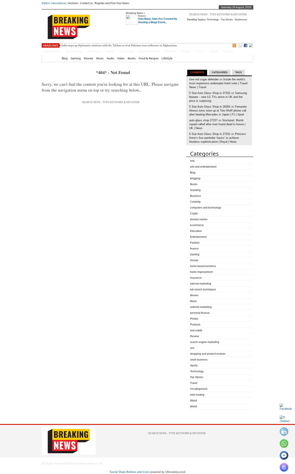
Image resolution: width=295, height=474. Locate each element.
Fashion (170, 51)
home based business (203, 266)
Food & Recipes (149, 58)
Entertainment (149, 51)
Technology (213, 19)
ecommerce (197, 225)
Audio (110, 58)
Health (185, 51)
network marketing (201, 307)
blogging (195, 178)
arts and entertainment (203, 166)
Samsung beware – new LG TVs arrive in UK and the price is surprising (218, 96)
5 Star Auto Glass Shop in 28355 (209, 106)
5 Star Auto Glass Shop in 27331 (209, 134)
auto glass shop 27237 (203, 120)
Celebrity (195, 201)
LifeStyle (167, 58)
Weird (193, 400)
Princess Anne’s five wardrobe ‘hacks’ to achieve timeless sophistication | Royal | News (217, 137)
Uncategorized (198, 388)
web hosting (197, 394)
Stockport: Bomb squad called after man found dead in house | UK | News (217, 124)
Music (100, 58)
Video (121, 58)
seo (192, 347)
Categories (219, 72)
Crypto (228, 51)
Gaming (76, 58)
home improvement (201, 271)
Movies (88, 58)
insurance (196, 277)
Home (55, 58)
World (110, 51)
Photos (194, 318)
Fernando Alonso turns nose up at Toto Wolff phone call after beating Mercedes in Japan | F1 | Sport (218, 110)
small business (199, 359)
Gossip (194, 260)
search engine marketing (204, 342)
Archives (73, 3)
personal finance (200, 312)
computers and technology (205, 207)
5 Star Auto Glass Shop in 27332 (209, 93)
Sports (200, 51)
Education (126, 51)
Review (194, 336)
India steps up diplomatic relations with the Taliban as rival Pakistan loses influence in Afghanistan (119, 45)
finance (142, 16)
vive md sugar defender (204, 79)
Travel (213, 51)
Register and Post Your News (112, 3)
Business (94, 51)
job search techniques (203, 289)
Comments (197, 72)
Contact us (86, 3)
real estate (196, 330)
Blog (65, 58)
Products (195, 324)
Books (132, 58)
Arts (192, 160)
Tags (238, 72)
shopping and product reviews (207, 353)
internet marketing (200, 283)
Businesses (241, 19)
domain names (199, 219)
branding (195, 190)
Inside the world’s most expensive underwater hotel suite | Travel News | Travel (218, 83)
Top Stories (227, 19)
